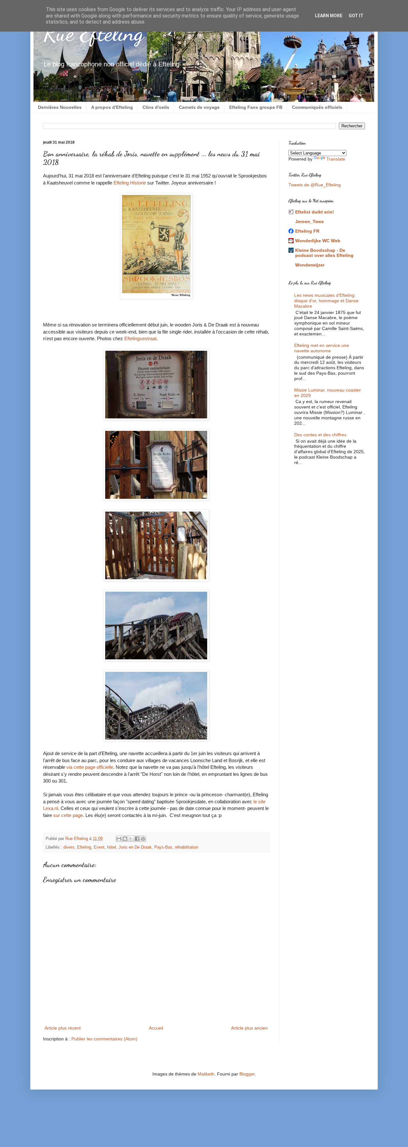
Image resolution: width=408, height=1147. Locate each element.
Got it (356, 15)
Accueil (156, 1028)
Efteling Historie (129, 182)
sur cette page (68, 815)
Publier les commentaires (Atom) (104, 1038)
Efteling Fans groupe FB (255, 107)
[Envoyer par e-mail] (119, 839)
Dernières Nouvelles (60, 107)
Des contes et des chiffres (320, 434)
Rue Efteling (93, 33)
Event (99, 847)
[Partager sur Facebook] (137, 839)
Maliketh (206, 1073)
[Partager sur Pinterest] (143, 839)
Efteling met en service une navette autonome (321, 348)
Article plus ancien (249, 1028)
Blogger (247, 1073)
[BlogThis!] (125, 839)
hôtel (111, 847)
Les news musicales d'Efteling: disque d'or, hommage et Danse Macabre (326, 301)
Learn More (328, 15)
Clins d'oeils (155, 107)
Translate (335, 158)
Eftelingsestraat (140, 338)
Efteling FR (307, 231)
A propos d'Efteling (112, 107)
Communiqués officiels (317, 107)
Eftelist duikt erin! (314, 211)
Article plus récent (63, 1028)
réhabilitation (186, 847)
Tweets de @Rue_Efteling (314, 184)
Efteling (84, 847)
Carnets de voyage (199, 107)
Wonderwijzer (309, 264)
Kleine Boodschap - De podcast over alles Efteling (324, 253)
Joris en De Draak (135, 847)
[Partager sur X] (131, 839)
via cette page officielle (89, 767)
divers (69, 847)
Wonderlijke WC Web (317, 240)
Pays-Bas (163, 847)
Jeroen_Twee (309, 221)
